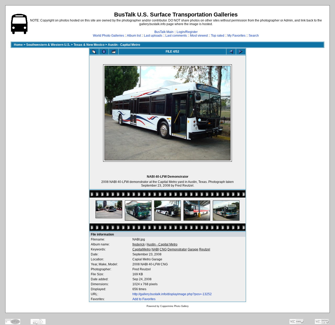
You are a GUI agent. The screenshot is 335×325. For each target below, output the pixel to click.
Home (18, 45)
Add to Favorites (143, 299)
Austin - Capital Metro (124, 45)
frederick (138, 244)
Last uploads (153, 35)
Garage (193, 249)
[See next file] (240, 51)
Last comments (176, 35)
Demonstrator (177, 249)
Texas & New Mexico (89, 45)
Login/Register (187, 32)
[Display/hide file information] (104, 51)
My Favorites (236, 35)
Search (254, 35)
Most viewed (199, 35)
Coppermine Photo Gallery (174, 306)
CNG (163, 249)
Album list (134, 35)
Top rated (217, 35)
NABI (155, 249)
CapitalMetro (141, 249)
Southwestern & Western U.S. (48, 45)
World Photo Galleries (108, 35)
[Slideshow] (113, 51)
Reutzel (204, 249)
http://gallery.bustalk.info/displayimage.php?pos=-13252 (172, 294)
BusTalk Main (164, 32)
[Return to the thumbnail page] (94, 51)
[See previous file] (231, 51)
